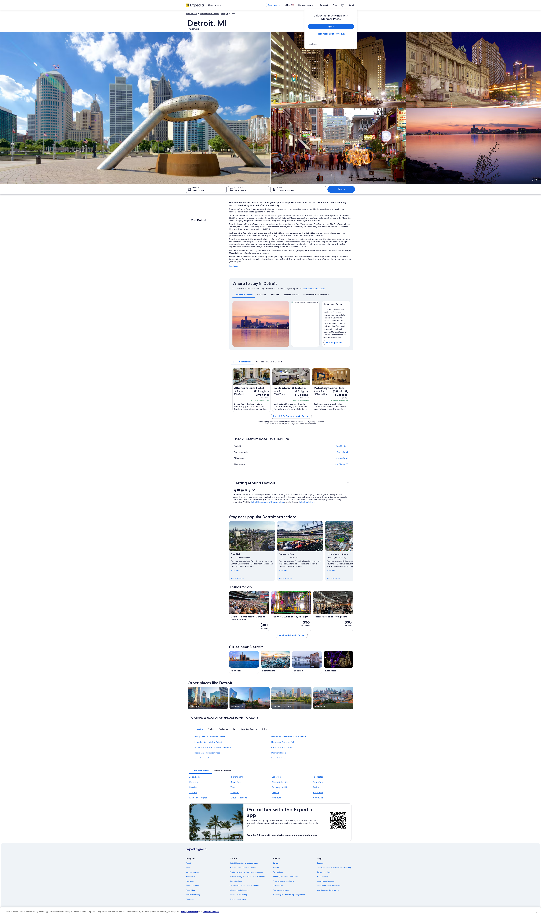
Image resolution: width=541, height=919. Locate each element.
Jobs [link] (188, 867)
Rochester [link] (318, 776)
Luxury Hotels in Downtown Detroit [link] (209, 736)
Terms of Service (211, 911)
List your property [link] (192, 872)
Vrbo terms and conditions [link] (283, 881)
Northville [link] (318, 797)
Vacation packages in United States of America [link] (247, 876)
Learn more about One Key (330, 33)
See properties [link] (237, 578)
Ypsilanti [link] (234, 792)
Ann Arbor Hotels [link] (201, 758)
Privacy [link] (276, 863)
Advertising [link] (190, 890)
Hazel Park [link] (318, 792)
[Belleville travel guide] (307, 662)
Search (341, 189)
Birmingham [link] (236, 776)
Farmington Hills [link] (280, 787)
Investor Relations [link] (192, 885)
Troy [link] (232, 787)
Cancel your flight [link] (323, 872)
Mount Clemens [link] (238, 797)
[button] (291, 483)
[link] (330, 44)
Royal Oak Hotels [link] (278, 758)
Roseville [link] (193, 782)
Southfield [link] (318, 782)
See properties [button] (334, 342)
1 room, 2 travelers (286, 190)
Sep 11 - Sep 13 (341, 464)
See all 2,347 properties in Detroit (291, 416)
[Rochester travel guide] (338, 662)
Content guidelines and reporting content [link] (289, 894)
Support (324, 5)
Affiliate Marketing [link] (193, 894)
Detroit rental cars (306, 502)
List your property (307, 5)
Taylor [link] (316, 787)
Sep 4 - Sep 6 (342, 458)
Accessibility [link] (278, 885)
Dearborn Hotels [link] (278, 753)
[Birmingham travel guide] (276, 662)
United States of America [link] (209, 14)
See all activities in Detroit (291, 635)
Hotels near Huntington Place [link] (207, 753)
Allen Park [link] (194, 776)
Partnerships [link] (190, 876)
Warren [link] (193, 792)
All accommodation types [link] (239, 890)
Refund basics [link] (322, 876)
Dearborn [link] (194, 787)
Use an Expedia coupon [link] (326, 881)
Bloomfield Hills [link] (280, 782)
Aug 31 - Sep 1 (342, 446)
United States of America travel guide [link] (244, 863)
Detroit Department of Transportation (267, 502)
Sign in (352, 5)
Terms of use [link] (278, 872)
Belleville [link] (276, 776)
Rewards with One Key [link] (238, 894)
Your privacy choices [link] (281, 890)
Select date (198, 190)
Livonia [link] (275, 792)
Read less (235, 570)
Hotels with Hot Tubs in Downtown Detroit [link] (212, 747)
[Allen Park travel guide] (244, 662)
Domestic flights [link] (236, 881)
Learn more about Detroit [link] (314, 288)
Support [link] (320, 863)
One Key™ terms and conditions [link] (285, 876)
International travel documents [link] (328, 885)
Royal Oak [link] (235, 782)
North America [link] (191, 14)
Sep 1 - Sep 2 (342, 452)
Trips (334, 5)
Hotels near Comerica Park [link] (282, 742)
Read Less (233, 266)
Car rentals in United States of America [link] (244, 885)
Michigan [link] (224, 14)
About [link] (188, 863)
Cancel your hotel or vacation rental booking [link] (334, 867)
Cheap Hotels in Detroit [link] (281, 747)
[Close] (536, 913)
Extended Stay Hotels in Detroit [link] (208, 742)
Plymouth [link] (276, 797)
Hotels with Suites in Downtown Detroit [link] (288, 736)
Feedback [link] (190, 899)
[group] (335, 323)
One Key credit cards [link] (238, 899)
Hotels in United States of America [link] (243, 867)
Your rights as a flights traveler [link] (328, 890)
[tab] (243, 295)
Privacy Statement (189, 911)
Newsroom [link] (190, 881)
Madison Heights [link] (198, 797)
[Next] (285, 324)
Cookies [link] (276, 867)
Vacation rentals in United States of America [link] (246, 872)
